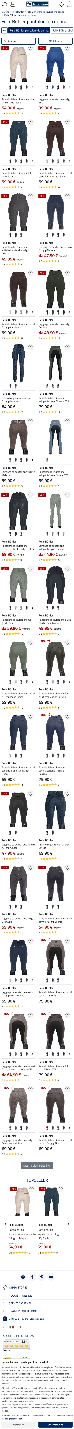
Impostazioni (18, 1424)
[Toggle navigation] (4, 4)
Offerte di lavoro (24, 1318)
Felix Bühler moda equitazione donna (45, 11)
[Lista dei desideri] (61, 4)
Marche (5, 11)
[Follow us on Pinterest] (41, 1277)
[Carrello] (70, 4)
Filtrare (57, 41)
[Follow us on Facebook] (32, 1277)
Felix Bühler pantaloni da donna (20, 15)
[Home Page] (37, 4)
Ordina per (10, 41)
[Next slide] (32, 87)
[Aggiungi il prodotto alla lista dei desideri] (30, 48)
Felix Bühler (18, 11)
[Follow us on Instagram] (23, 1277)
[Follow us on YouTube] (51, 1277)
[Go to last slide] (6, 1223)
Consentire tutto (55, 1424)
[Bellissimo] (16, 1353)
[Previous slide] (5, 87)
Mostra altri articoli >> (37, 1165)
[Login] (12, 4)
